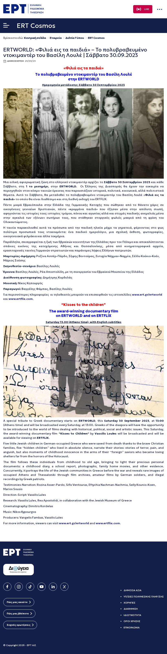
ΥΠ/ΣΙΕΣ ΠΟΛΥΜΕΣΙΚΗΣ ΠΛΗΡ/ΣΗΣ (144, 596)
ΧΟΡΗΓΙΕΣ (129, 602)
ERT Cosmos (96, 38)
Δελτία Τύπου (74, 38)
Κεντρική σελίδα (35, 38)
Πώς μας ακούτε (17, 602)
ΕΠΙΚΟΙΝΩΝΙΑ (132, 627)
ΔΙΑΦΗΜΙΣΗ (131, 608)
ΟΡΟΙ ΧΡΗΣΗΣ (132, 621)
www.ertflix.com (21, 299)
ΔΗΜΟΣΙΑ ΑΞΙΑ (132, 590)
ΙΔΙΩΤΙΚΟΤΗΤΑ (132, 615)
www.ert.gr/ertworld (147, 294)
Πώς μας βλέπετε (18, 613)
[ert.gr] (23, 12)
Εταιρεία (56, 38)
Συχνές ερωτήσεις (18, 624)
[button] (6, 26)
